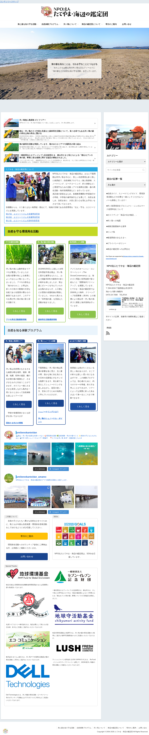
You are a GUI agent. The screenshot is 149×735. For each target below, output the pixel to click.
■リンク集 (110, 232)
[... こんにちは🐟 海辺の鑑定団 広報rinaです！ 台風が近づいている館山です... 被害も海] (15, 454)
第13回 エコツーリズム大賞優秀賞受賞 (23, 217)
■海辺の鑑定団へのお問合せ (118, 249)
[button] (143, 170)
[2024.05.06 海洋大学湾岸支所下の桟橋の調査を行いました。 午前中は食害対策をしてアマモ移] (86, 497)
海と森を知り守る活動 (66, 728)
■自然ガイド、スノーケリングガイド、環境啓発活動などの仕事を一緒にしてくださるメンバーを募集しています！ (125, 197)
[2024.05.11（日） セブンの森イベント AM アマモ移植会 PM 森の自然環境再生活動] (39, 497)
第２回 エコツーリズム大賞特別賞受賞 (22, 221)
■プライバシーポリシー (116, 243)
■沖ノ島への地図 (113, 221)
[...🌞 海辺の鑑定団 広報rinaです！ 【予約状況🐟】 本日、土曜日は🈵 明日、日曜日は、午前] (39, 454)
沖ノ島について (99, 728)
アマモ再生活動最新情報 (16, 319)
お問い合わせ (27, 556)
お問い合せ (143, 728)
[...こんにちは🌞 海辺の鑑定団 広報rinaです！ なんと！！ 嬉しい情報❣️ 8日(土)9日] (63, 454)
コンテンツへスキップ (9, 2)
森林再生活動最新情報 (47, 319)
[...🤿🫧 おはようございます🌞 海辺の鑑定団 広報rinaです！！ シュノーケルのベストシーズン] (86, 454)
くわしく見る (19, 311)
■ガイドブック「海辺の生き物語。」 (121, 215)
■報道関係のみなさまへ (116, 238)
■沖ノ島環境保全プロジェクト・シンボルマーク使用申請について (125, 207)
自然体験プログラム (84, 728)
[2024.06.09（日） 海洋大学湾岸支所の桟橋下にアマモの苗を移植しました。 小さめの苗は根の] (15, 497)
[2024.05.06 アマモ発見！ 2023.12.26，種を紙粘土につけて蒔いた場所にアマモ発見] (63, 497)
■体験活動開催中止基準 (116, 226)
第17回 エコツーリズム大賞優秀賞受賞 (23, 214)
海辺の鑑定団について (116, 728)
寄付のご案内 (27, 536)
